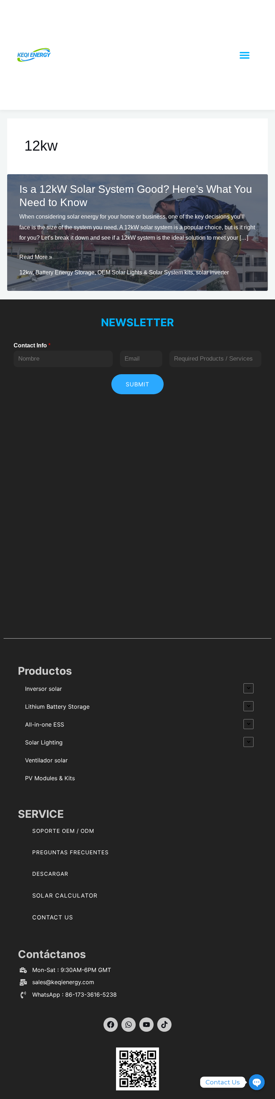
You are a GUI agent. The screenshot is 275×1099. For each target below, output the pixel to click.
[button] (245, 55)
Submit (137, 384)
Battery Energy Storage (65, 272)
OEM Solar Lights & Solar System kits (145, 272)
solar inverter (212, 272)
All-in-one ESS (44, 724)
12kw (26, 272)
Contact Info (32, 345)
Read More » (35, 258)
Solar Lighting (44, 742)
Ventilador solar (46, 760)
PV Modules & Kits (50, 778)
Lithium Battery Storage (57, 706)
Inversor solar (43, 688)
